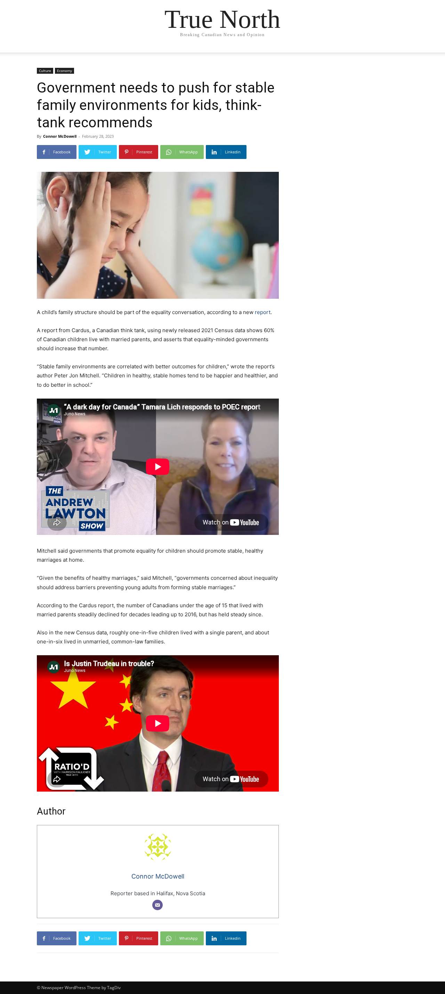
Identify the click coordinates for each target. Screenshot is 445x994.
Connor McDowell (59, 136)
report (262, 312)
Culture (45, 70)
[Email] (157, 905)
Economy (64, 70)
